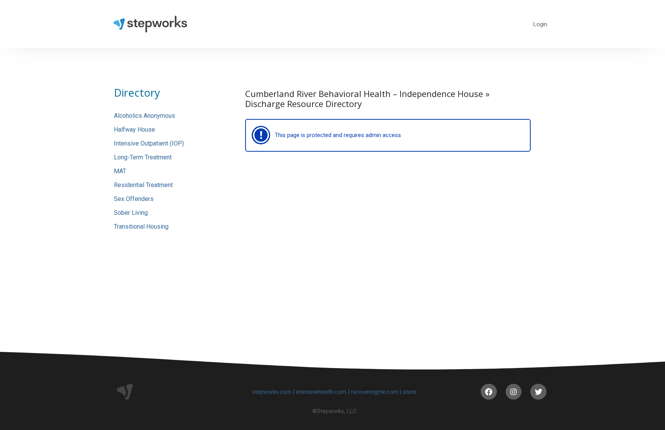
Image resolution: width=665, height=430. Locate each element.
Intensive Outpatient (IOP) (149, 143)
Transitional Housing (141, 226)
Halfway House (134, 129)
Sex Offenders (134, 198)
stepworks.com (271, 391)
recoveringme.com (374, 391)
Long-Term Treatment (143, 157)
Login (540, 24)
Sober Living (131, 212)
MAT (120, 171)
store (409, 391)
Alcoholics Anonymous (144, 115)
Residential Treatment (143, 185)
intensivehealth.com (321, 391)
